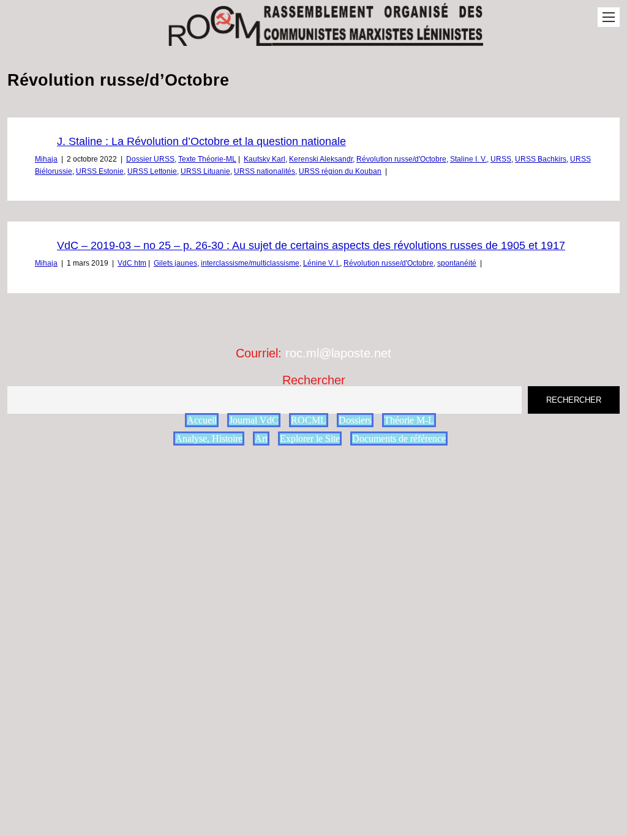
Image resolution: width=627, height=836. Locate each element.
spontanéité (456, 263)
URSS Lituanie (205, 171)
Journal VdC (254, 420)
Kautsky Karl (264, 159)
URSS (500, 159)
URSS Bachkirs (540, 159)
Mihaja (46, 159)
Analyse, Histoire (208, 438)
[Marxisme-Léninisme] (325, 39)
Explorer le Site (310, 438)
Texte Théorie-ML (207, 159)
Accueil (202, 420)
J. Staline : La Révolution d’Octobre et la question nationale (201, 141)
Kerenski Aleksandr (321, 159)
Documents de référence (399, 438)
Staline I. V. (468, 159)
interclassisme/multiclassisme (250, 263)
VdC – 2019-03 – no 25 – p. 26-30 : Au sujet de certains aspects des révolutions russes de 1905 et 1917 (311, 245)
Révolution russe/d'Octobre (401, 159)
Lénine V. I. (321, 263)
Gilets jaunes (175, 263)
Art (261, 438)
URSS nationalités (264, 171)
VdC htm (132, 263)
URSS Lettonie (152, 171)
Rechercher (313, 380)
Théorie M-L (409, 420)
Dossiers (355, 420)
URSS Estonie (100, 171)
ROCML (308, 420)
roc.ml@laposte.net (338, 353)
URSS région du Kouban (340, 171)
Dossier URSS (150, 159)
